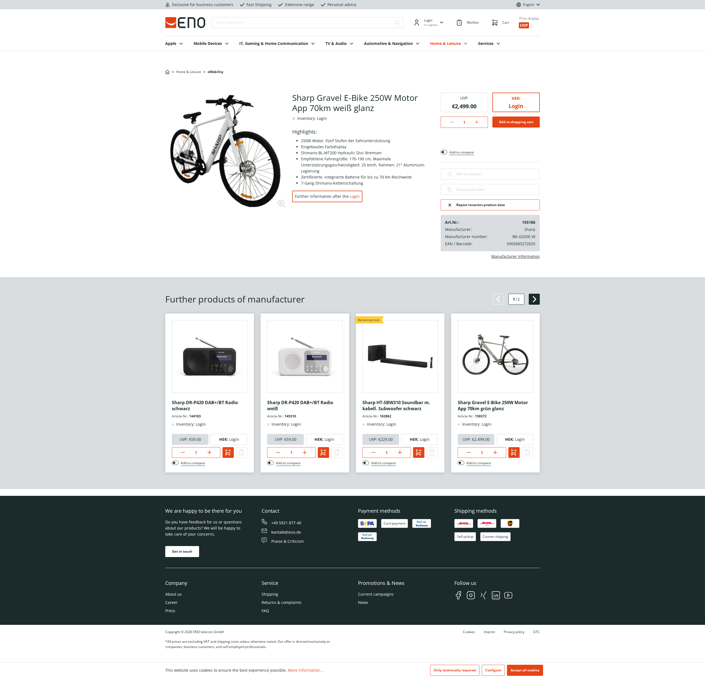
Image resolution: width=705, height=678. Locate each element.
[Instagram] (471, 596)
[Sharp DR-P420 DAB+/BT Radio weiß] (305, 356)
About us (173, 594)
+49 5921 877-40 (286, 522)
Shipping (270, 594)
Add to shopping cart (516, 122)
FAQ (265, 610)
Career (171, 602)
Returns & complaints (282, 602)
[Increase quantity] (479, 122)
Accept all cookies (525, 670)
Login (355, 196)
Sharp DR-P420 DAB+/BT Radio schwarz (205, 405)
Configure (493, 670)
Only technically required (455, 670)
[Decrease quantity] (449, 122)
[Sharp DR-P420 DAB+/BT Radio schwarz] (210, 356)
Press (170, 610)
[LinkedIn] (496, 596)
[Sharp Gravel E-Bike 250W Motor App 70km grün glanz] (495, 356)
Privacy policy (514, 632)
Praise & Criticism (287, 541)
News (363, 602)
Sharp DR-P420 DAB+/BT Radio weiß (300, 405)
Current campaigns (376, 594)
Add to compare (461, 152)
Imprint (489, 632)
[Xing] (483, 596)
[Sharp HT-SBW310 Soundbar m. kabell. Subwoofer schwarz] (400, 356)
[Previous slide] (498, 299)
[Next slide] (534, 299)
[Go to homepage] (185, 22)
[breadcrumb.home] (167, 72)
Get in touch (182, 551)
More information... (306, 670)
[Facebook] (458, 596)
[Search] (398, 22)
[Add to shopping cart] (228, 452)
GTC (536, 632)
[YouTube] (508, 596)
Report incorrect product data (480, 204)
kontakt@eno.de (286, 532)
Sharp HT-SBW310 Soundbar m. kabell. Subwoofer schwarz (396, 405)
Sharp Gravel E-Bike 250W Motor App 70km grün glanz (493, 405)
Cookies (469, 632)
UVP (524, 25)
